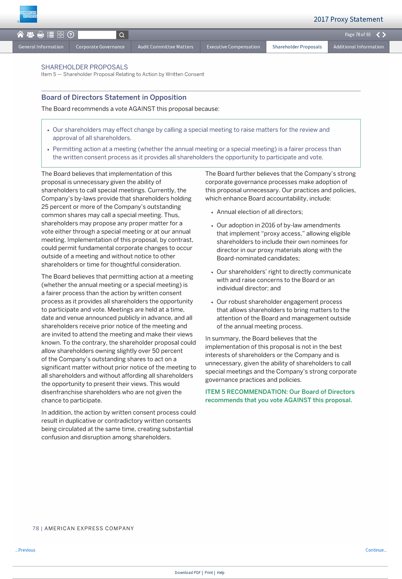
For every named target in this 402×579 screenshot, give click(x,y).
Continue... (376, 550)
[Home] (20, 34)
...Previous (25, 550)
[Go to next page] (384, 34)
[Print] (40, 34)
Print (209, 572)
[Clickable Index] (50, 34)
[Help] (70, 34)
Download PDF (188, 572)
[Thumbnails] (60, 34)
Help (221, 572)
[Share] (30, 34)
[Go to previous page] (377, 34)
